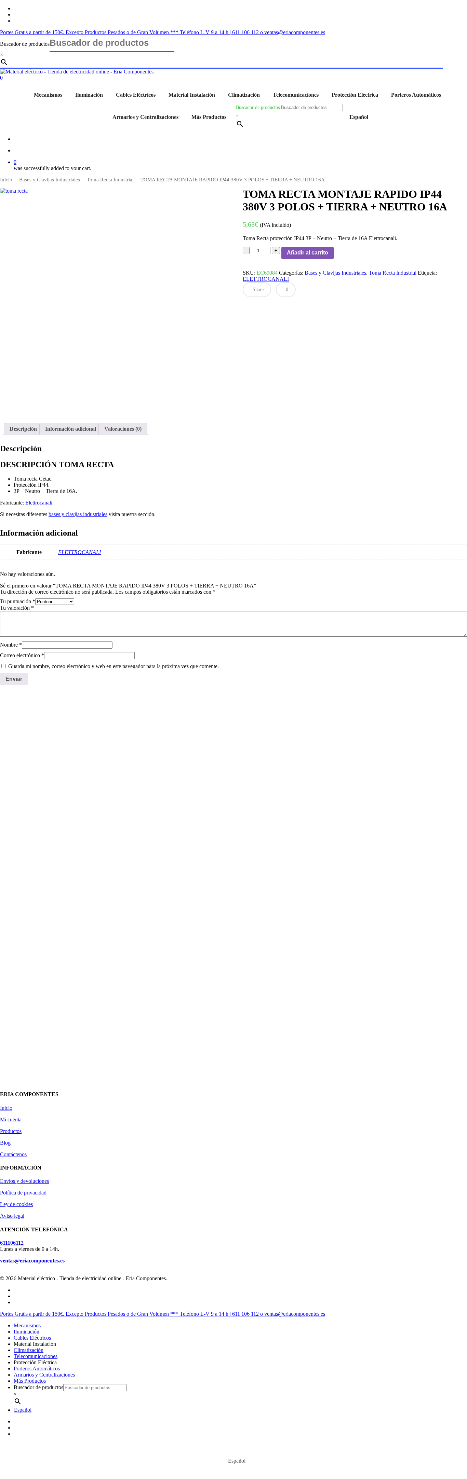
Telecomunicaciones (296, 95)
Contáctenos (13, 1154)
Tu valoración (17, 608)
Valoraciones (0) (123, 429)
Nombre (11, 645)
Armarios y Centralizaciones (145, 117)
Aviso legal (12, 1216)
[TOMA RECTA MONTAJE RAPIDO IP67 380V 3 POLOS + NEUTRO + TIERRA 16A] (51, 954)
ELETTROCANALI (266, 279)
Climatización (244, 95)
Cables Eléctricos (136, 95)
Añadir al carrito (307, 252)
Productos (11, 1131)
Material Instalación (192, 95)
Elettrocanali (38, 503)
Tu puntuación (17, 601)
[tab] (23, 429)
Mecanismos (48, 95)
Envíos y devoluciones (24, 1181)
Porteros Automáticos (416, 95)
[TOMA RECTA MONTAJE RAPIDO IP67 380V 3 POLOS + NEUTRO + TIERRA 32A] (51, 773)
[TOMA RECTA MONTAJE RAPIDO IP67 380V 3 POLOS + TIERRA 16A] (172, 773)
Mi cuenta (11, 1119)
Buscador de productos (25, 44)
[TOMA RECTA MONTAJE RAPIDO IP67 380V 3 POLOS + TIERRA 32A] (292, 773)
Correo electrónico (22, 655)
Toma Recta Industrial (110, 179)
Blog (5, 1143)
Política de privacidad (23, 1192)
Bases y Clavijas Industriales (49, 179)
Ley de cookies (16, 1204)
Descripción (23, 429)
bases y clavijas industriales (78, 514)
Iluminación (89, 95)
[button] (25, 881)
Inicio (6, 179)
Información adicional (70, 429)
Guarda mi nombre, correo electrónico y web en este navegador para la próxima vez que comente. (113, 666)
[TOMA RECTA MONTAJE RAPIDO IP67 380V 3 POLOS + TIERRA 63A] (413, 773)
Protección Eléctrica (355, 95)
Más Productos (208, 117)
